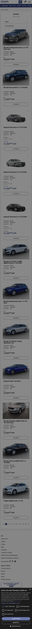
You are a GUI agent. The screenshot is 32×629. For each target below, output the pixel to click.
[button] (16, 603)
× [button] (30, 589)
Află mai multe (18, 601)
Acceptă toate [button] (16, 618)
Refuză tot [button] (16, 622)
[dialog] (16, 608)
